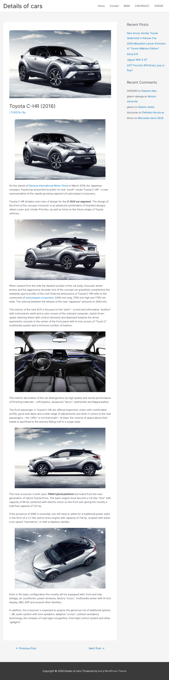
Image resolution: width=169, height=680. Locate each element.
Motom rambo (146, 107)
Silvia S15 (132, 54)
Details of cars (22, 5)
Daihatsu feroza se (153, 112)
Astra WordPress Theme (112, 671)
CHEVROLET (142, 5)
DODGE (158, 5)
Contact (114, 5)
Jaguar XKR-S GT (137, 59)
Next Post (96, 648)
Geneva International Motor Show (48, 185)
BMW (127, 5)
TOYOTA (15, 112)
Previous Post (26, 648)
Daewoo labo (149, 90)
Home (101, 5)
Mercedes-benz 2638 (150, 118)
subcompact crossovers (40, 297)
